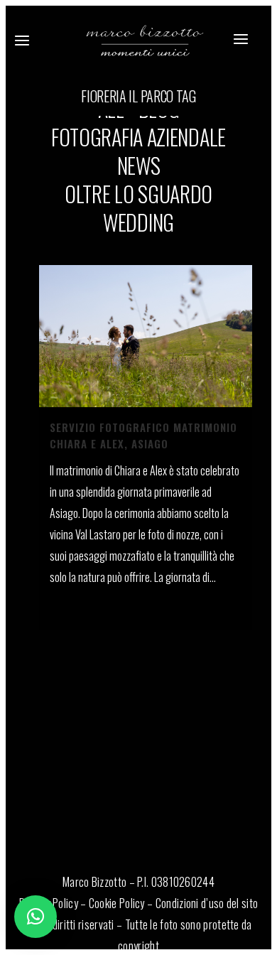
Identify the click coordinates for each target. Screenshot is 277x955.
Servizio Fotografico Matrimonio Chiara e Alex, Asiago (143, 435)
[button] (35, 916)
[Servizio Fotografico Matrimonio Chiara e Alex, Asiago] (145, 336)
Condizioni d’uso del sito (207, 903)
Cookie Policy (117, 903)
